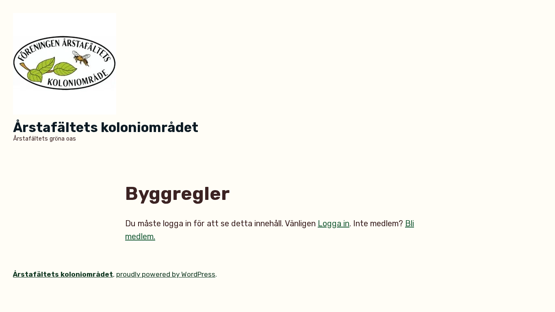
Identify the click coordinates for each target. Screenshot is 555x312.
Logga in (333, 223)
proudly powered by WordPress (165, 274)
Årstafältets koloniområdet (105, 127)
